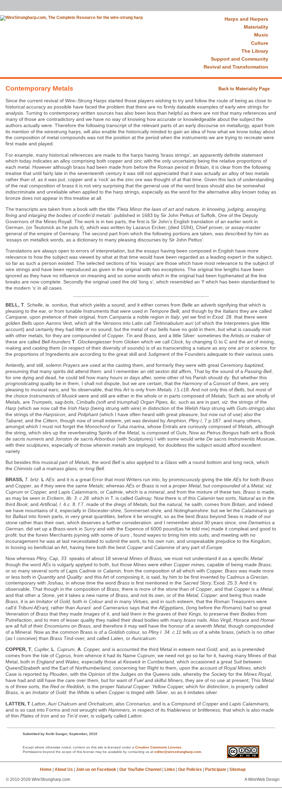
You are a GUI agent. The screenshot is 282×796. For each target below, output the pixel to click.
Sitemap (237, 769)
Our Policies (190, 769)
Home (46, 769)
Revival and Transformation (236, 67)
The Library (254, 51)
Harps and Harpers (246, 19)
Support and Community (239, 59)
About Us (64, 769)
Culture (259, 43)
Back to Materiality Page (244, 88)
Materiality (256, 27)
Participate (215, 769)
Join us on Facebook (96, 769)
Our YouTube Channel (140, 769)
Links (169, 769)
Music (261, 35)
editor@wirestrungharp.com (177, 752)
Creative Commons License (158, 747)
